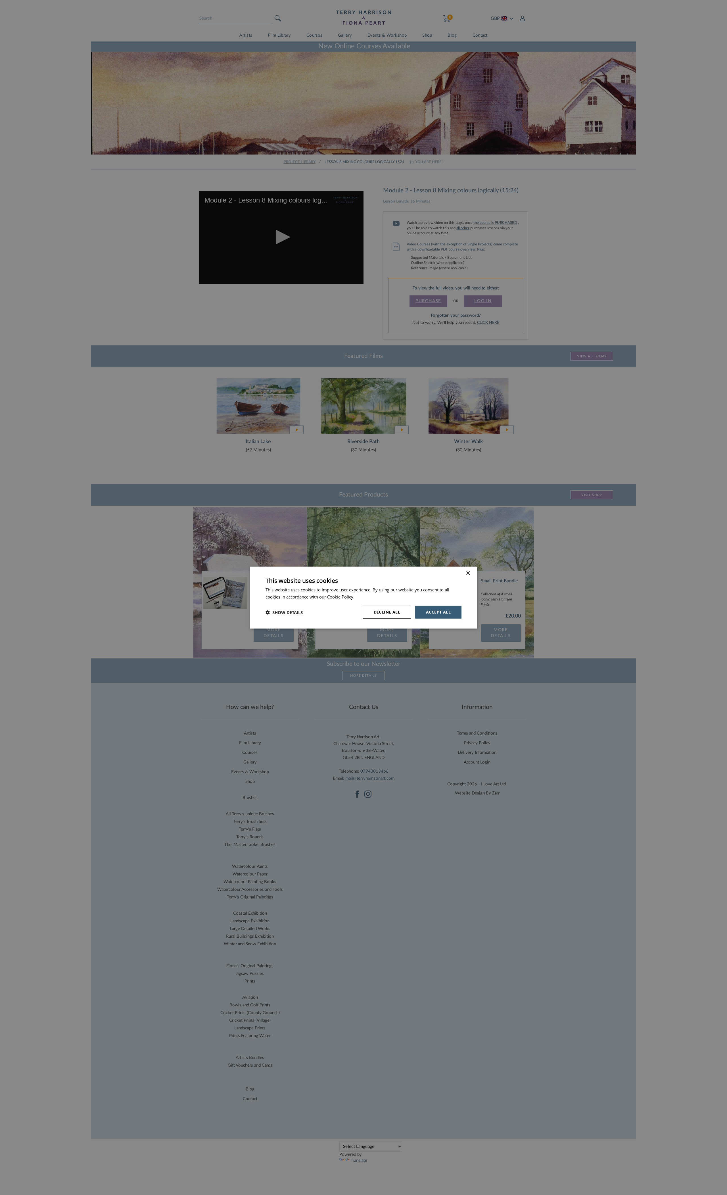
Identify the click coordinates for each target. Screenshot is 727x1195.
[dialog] (363, 597)
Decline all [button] (387, 612)
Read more (366, 596)
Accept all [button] (438, 612)
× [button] (468, 573)
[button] (284, 612)
